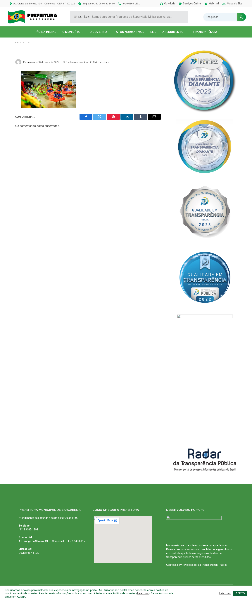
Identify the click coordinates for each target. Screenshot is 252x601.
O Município (71, 31)
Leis (153, 31)
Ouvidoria (24, 552)
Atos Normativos (130, 31)
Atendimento (173, 31)
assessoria (193, 549)
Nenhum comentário (77, 62)
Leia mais (143, 593)
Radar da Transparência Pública (208, 564)
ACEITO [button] (240, 593)
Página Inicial (45, 31)
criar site (190, 545)
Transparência (205, 31)
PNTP (182, 564)
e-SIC (36, 552)
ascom (31, 62)
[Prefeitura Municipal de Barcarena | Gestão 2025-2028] (35, 16)
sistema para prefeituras (213, 545)
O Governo (98, 31)
